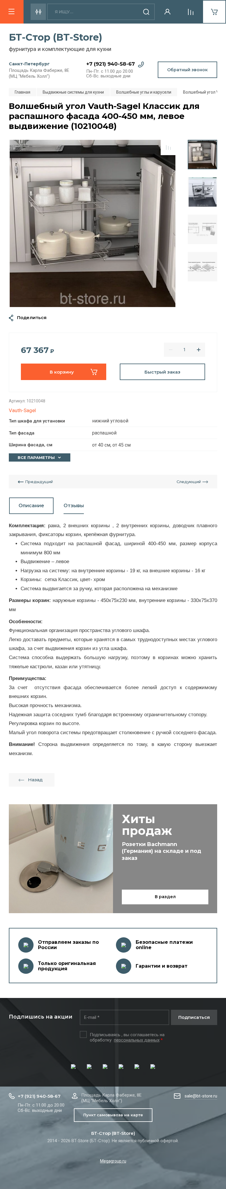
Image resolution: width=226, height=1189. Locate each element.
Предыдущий (39, 481)
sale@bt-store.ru (201, 1096)
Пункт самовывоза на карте (113, 1114)
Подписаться (194, 1017)
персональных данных (136, 1040)
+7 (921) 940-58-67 (110, 64)
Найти (146, 12)
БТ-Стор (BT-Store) (55, 37)
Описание (31, 505)
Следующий (189, 481)
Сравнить (168, 147)
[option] (92, 223)
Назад (35, 779)
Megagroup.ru (113, 1161)
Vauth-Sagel (22, 410)
